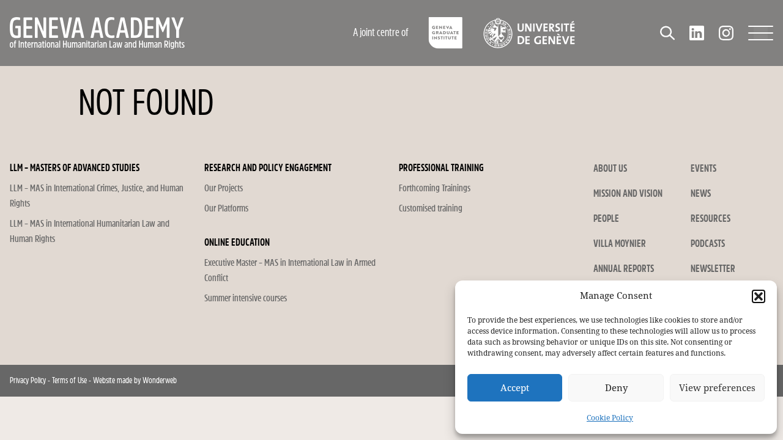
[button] (758, 296)
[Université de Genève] (529, 33)
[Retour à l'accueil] (150, 33)
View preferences (717, 388)
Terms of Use (69, 380)
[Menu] (760, 33)
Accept (514, 388)
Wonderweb (160, 380)
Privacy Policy (28, 380)
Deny (616, 388)
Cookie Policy (610, 418)
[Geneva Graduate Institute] (445, 33)
